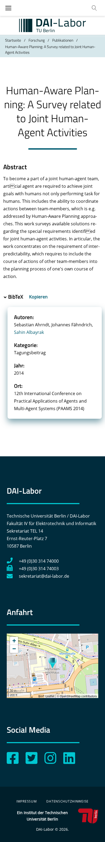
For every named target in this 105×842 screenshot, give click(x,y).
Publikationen (62, 40)
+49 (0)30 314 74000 (39, 561)
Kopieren (39, 297)
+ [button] (14, 640)
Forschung (37, 40)
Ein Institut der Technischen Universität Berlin (42, 816)
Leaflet (50, 696)
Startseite (13, 40)
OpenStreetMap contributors (78, 696)
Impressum (26, 801)
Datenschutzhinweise (67, 801)
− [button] (14, 648)
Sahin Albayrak (29, 332)
